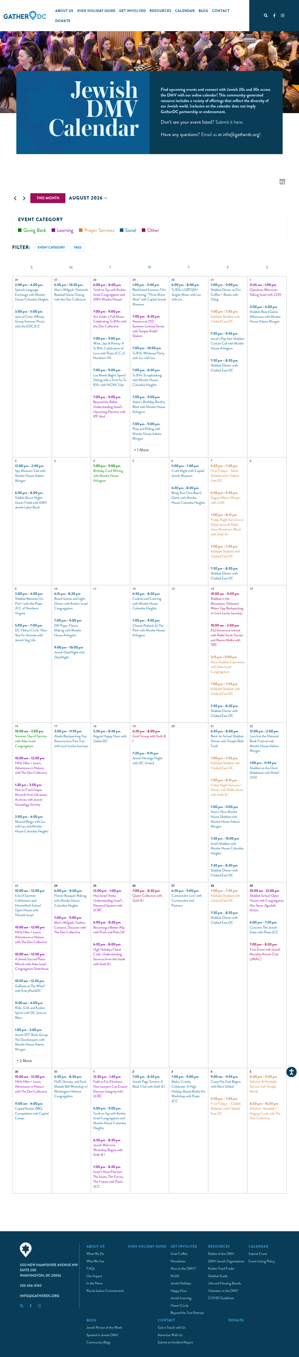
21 (212, 726)
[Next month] (24, 198)
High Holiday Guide (96, 10)
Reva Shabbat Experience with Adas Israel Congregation (228, 667)
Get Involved (132, 10)
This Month (48, 198)
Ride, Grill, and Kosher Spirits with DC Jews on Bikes (30, 1012)
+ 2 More (24, 1061)
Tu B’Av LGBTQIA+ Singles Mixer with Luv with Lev (186, 294)
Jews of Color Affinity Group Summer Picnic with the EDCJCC (30, 321)
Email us (209, 134)
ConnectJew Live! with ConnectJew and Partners (186, 900)
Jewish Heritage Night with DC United (147, 761)
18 (94, 726)
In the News (94, 1283)
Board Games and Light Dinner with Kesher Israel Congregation (71, 603)
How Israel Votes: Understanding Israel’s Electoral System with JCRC (107, 903)
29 (134, 280)
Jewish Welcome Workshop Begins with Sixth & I (108, 1149)
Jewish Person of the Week (104, 1327)
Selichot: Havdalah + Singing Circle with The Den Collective (265, 1113)
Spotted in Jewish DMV (102, 1335)
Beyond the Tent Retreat (187, 1312)
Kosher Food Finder (221, 1268)
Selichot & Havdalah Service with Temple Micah (263, 1086)
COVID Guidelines (221, 1298)
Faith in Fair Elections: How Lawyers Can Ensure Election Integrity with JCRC (110, 1089)
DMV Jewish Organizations (226, 1261)
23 (16, 885)
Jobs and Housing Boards (224, 1283)
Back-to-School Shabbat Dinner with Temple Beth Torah (227, 741)
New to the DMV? (183, 1268)
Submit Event (258, 1253)
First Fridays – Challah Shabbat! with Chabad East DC (226, 1108)
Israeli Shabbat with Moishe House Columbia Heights (227, 848)
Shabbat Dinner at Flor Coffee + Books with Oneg (226, 294)
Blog (203, 10)
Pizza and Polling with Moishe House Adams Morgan (146, 433)
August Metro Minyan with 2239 (225, 500)
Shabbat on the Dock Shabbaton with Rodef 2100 (264, 772)
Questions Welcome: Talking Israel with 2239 (265, 292)
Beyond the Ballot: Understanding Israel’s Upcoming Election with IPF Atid (109, 409)
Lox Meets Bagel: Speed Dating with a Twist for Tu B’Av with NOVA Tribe (109, 380)
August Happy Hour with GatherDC (109, 739)
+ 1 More (141, 450)
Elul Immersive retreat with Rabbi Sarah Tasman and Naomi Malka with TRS (227, 637)
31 (212, 280)
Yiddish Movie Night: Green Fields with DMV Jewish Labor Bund (31, 502)
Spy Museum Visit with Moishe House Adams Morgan (30, 475)
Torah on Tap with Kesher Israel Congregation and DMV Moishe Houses (109, 294)
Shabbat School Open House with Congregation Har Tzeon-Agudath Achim (267, 903)
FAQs (90, 1268)
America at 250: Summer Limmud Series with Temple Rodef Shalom (148, 328)
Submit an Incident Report (175, 1342)
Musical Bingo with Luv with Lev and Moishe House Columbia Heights (31, 826)
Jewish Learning (181, 1298)
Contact (220, 10)
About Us (64, 10)
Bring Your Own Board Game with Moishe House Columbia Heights (188, 497)
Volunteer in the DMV (223, 1290)
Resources (160, 10)
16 (16, 726)
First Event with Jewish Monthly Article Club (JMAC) (265, 954)
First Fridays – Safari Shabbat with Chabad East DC (225, 475)
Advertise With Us (170, 1335)
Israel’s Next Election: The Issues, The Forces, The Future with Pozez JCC (108, 1179)
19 (134, 726)
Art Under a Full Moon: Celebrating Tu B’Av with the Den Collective (109, 321)
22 (251, 726)
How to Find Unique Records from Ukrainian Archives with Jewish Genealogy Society (31, 797)
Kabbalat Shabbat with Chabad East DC (225, 319)
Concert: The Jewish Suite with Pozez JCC (264, 930)
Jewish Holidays (181, 1283)
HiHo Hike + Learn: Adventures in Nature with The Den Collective (31, 767)
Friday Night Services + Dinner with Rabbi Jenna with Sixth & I (227, 789)
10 (55, 588)
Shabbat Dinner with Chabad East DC (224, 368)
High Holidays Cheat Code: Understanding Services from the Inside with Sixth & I (109, 957)
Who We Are (95, 1261)
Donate (62, 20)
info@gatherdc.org (39, 1295)
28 (94, 280)
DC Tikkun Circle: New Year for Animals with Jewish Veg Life (31, 635)
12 (134, 588)
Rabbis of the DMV (221, 1253)
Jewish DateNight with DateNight (69, 655)
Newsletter (178, 1261)
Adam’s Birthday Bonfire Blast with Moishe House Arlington (148, 406)
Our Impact (94, 1276)
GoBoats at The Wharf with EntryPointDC (30, 988)
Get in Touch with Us (171, 1327)
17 (55, 726)
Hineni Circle (180, 1305)
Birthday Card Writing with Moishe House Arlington (108, 475)
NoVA (175, 1276)
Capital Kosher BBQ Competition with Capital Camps (32, 1113)
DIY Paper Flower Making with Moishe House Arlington (67, 630)
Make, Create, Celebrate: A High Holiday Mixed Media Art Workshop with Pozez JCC (188, 1091)
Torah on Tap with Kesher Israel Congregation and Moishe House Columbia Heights (109, 1121)
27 (55, 280)
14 (212, 588)
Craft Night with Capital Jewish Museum (187, 473)
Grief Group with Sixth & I (149, 739)
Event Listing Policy (262, 1261)
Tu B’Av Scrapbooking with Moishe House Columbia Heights (147, 380)
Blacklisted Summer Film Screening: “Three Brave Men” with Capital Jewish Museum (149, 297)
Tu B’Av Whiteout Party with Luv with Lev (148, 356)
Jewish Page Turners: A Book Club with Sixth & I (148, 1084)
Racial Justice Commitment (105, 1290)
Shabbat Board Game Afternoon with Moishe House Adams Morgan (265, 316)
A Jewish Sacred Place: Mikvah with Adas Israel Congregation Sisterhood (31, 964)
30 (173, 280)
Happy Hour (179, 1290)
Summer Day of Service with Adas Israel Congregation (31, 741)
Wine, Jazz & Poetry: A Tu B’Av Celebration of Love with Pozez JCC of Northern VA (109, 350)
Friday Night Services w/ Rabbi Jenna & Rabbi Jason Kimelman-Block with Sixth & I (227, 527)
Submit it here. (229, 122)
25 (94, 885)
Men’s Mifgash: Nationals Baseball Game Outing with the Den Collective (71, 294)
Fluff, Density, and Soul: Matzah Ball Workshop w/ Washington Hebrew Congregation (71, 1089)
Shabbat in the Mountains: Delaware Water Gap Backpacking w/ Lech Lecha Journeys (227, 606)
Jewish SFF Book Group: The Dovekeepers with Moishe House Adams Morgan (31, 1042)
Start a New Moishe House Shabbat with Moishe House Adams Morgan (225, 819)
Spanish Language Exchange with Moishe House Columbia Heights (31, 294)
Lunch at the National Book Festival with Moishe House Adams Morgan (264, 743)
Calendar (185, 10)
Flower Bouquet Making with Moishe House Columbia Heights (70, 900)
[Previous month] (15, 198)
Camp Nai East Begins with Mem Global (226, 1084)
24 (55, 885)
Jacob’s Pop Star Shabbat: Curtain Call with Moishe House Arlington (228, 343)
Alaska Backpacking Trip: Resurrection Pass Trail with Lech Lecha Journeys (71, 741)
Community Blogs (98, 1342)
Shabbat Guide (218, 1276)
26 (16, 280)
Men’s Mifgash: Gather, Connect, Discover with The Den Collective (70, 927)
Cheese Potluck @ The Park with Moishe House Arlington (148, 630)
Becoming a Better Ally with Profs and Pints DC (109, 930)
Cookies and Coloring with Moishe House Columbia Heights (146, 603)
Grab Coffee (179, 1253)
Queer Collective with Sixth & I (147, 898)
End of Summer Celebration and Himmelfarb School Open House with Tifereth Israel (28, 905)
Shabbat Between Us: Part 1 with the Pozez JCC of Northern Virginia (29, 606)
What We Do (95, 1253)
